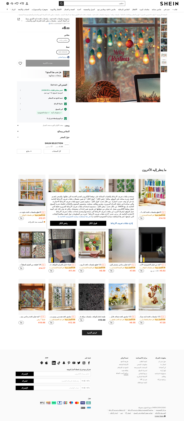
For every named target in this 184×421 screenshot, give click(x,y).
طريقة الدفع (124, 361)
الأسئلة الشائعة (123, 364)
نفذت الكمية (47, 63)
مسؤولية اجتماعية (160, 373)
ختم (121, 413)
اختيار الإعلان (114, 413)
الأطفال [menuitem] (134, 9)
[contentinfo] (53, 402)
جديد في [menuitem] (167, 9)
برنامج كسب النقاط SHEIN (122, 374)
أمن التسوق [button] (59, 109)
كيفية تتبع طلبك (142, 382)
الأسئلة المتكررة (142, 376)
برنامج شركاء (161, 379)
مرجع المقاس (143, 373)
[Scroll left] (10, 9)
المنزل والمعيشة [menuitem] (89, 9)
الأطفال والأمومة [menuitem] (56, 9)
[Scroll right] (7, 9)
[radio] (63, 40)
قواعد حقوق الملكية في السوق (142, 413)
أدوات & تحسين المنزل (148, 15)
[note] (36, 222)
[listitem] (152, 199)
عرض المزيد (92, 333)
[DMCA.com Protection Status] (83, 408)
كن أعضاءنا (162, 367)
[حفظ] (20, 63)
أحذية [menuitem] (79, 9)
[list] (71, 363)
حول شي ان (162, 361)
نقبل (89, 398)
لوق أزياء (163, 370)
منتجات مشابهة (55, 75)
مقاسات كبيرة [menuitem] (144, 9)
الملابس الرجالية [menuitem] (124, 9)
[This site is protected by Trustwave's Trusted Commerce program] (89, 408)
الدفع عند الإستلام (123, 367)
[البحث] (61, 3)
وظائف (163, 376)
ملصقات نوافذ (115, 15)
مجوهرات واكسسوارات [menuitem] (40, 9)
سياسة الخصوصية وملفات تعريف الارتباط (140, 410)
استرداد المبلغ (143, 370)
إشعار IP (128, 413)
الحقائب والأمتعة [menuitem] (23, 9)
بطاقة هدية (125, 370)
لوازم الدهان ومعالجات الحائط (130, 15)
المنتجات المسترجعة (140, 367)
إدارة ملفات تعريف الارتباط (117, 410)
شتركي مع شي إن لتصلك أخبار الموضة (79, 369)
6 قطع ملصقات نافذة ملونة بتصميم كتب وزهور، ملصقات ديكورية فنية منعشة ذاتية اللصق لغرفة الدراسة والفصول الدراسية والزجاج (32, 212)
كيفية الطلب (143, 361)
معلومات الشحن (142, 364)
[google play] (41, 364)
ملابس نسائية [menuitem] (156, 9)
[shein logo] (169, 3)
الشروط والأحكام (160, 413)
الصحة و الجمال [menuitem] (69, 9)
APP (46, 358)
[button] (11, 3)
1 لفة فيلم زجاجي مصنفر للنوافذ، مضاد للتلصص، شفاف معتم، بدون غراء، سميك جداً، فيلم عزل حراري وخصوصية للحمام (122, 265)
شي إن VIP (143, 379)
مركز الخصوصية (161, 410)
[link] (22, 3)
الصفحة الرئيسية (162, 15)
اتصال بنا (163, 364)
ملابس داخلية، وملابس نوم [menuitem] (106, 9)
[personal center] (26, 3)
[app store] (46, 364)
